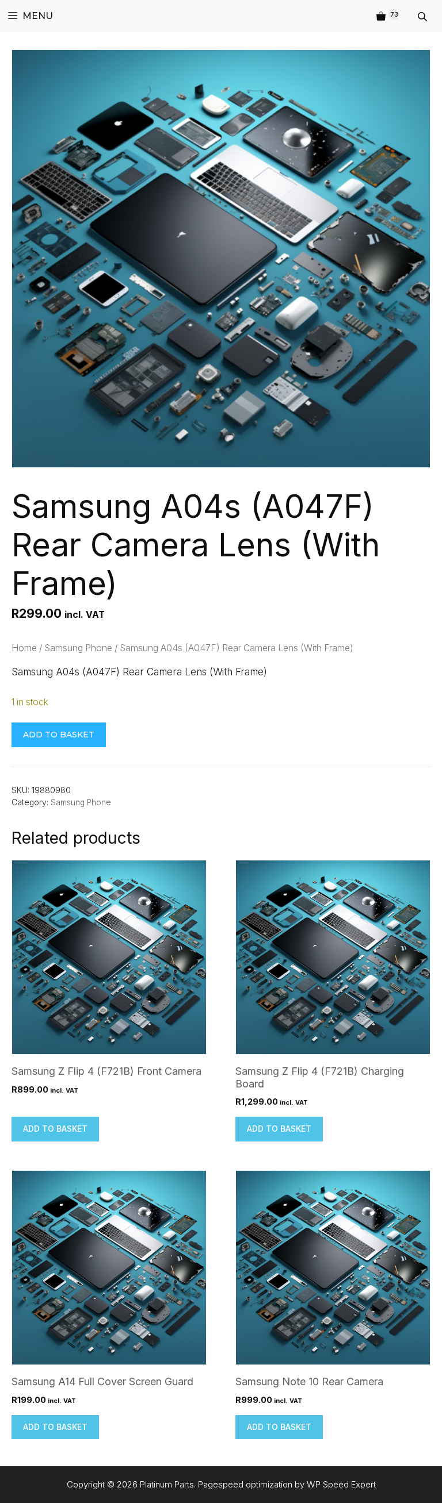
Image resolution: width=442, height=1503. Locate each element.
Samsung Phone (78, 648)
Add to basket (58, 734)
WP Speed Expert (341, 1484)
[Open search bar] (423, 16)
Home (24, 648)
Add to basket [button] (55, 1128)
